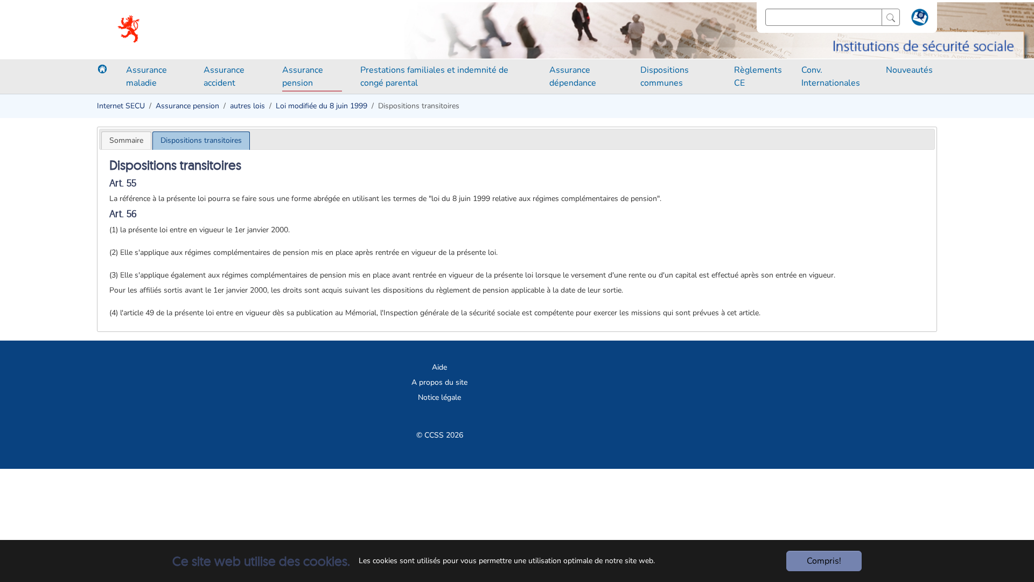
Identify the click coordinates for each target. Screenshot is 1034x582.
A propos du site (439, 382)
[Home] (102, 69)
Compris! (824, 561)
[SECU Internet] (129, 29)
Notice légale (439, 397)
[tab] (126, 140)
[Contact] (918, 19)
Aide (439, 367)
